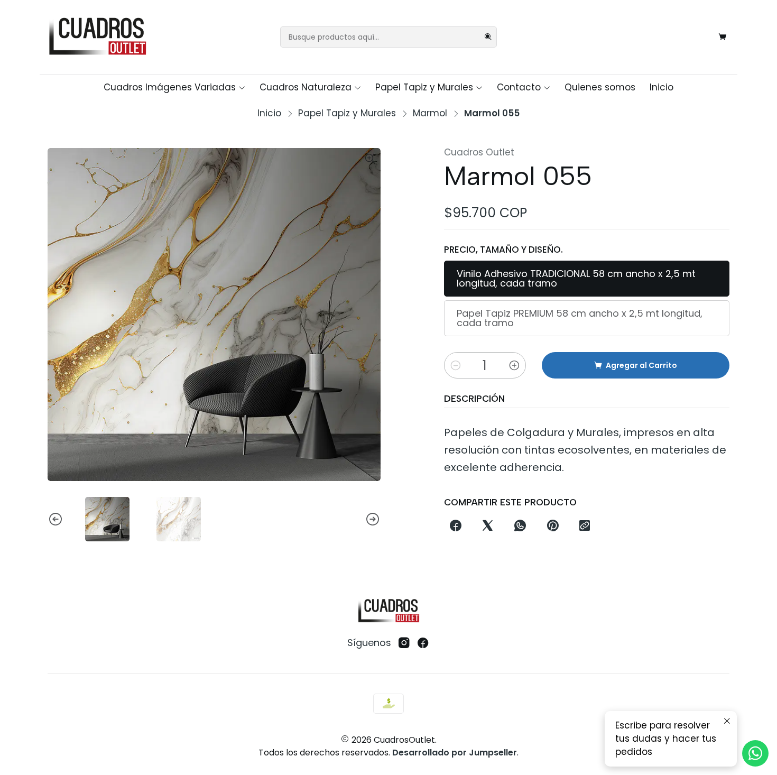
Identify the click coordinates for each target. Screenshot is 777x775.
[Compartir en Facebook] (455, 526)
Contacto (519, 87)
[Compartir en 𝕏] (488, 526)
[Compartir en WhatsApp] (520, 526)
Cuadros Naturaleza (306, 87)
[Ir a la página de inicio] (97, 37)
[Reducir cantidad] (456, 365)
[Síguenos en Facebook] (423, 643)
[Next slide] (373, 519)
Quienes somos (600, 87)
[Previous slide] (55, 519)
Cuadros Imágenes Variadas (170, 87)
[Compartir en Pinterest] (552, 526)
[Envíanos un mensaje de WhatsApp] (755, 753)
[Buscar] (488, 37)
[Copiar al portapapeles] (584, 526)
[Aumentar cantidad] (514, 365)
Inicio (661, 87)
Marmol (430, 113)
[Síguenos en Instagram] (404, 643)
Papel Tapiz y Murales (424, 87)
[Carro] (722, 37)
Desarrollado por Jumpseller (454, 752)
